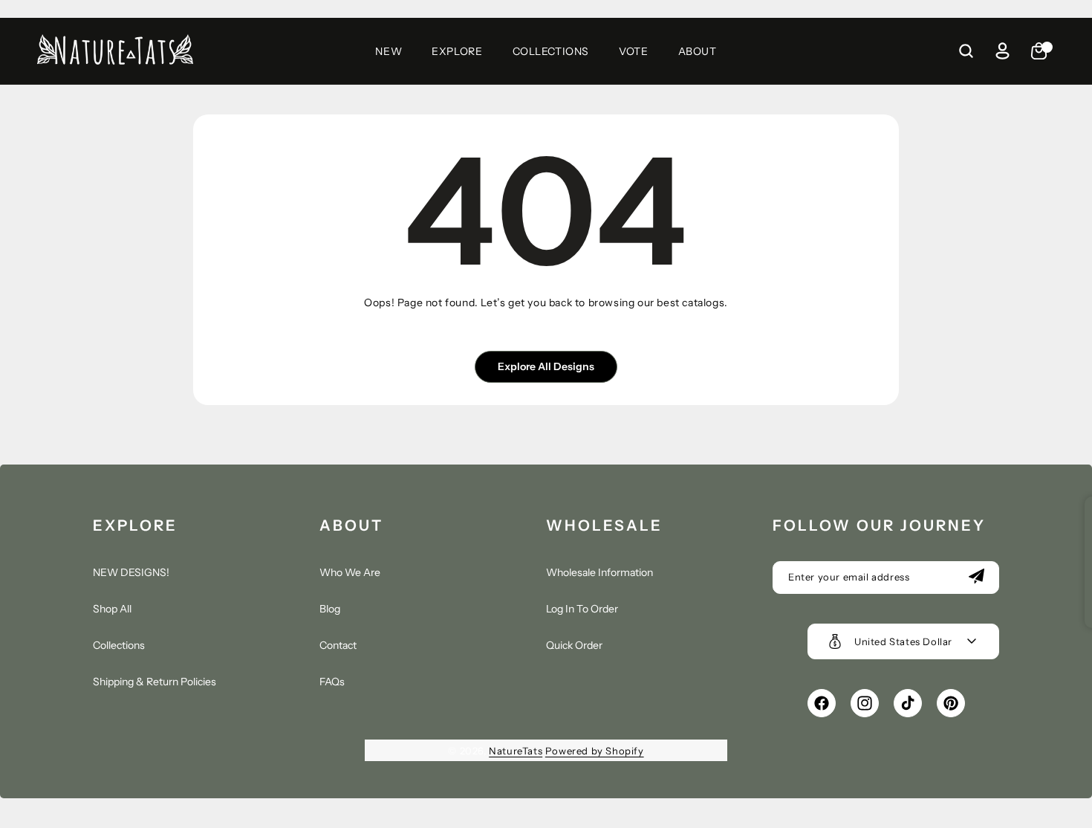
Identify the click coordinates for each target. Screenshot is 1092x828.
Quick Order (574, 645)
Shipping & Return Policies (154, 681)
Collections (119, 645)
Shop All (112, 608)
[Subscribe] (976, 577)
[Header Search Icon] (965, 51)
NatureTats (515, 751)
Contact (338, 645)
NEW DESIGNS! (131, 572)
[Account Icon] (1002, 51)
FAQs (332, 681)
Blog (329, 608)
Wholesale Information (599, 572)
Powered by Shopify (594, 751)
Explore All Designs (546, 366)
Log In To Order (582, 608)
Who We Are (349, 572)
